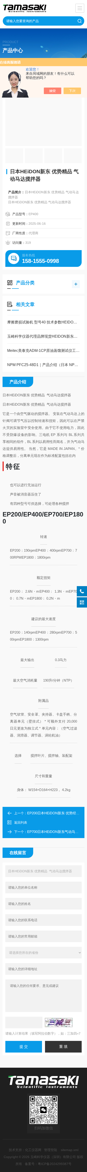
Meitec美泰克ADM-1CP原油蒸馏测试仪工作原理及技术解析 (43, 351)
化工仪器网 (33, 1150)
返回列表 (20, 822)
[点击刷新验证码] (59, 1022)
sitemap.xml (69, 1150)
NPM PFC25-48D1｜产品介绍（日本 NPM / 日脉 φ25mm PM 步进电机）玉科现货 (43, 365)
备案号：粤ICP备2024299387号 (48, 1164)
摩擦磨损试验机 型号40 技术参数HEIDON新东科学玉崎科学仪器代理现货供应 (43, 322)
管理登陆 (50, 1150)
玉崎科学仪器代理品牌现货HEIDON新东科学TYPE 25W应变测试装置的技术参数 (43, 336)
